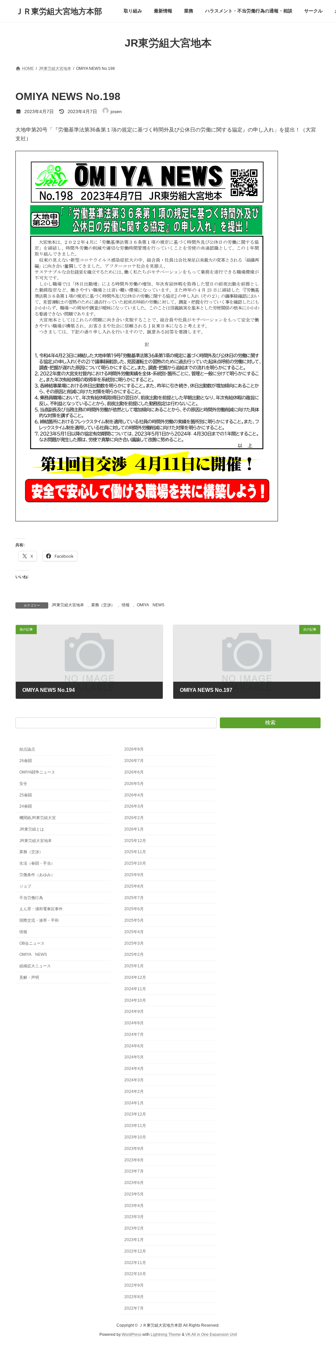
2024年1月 (134, 1103)
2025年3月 (134, 943)
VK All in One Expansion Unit (211, 1334)
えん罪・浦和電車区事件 (41, 909)
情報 (126, 605)
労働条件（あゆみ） (37, 875)
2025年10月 (135, 863)
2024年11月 (135, 989)
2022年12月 (135, 1251)
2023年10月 (135, 1137)
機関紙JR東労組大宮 (37, 817)
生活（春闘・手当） (37, 863)
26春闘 (25, 760)
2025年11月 (135, 852)
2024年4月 (134, 1068)
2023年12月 (135, 1114)
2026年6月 (134, 772)
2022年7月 (134, 1308)
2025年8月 (134, 886)
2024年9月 (134, 1011)
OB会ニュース (32, 943)
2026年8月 (134, 749)
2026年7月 (134, 760)
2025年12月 (135, 840)
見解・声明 (29, 977)
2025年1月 (134, 966)
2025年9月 (134, 875)
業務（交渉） (103, 605)
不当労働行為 (31, 897)
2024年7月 (134, 1034)
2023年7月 (134, 1171)
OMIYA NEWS (150, 605)
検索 (270, 722)
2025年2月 (134, 954)
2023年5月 (134, 1194)
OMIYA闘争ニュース (37, 772)
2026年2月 (134, 817)
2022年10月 (135, 1274)
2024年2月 (134, 1091)
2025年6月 (134, 909)
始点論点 (27, 749)
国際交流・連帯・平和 (39, 920)
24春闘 (25, 806)
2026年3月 (134, 806)
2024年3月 (134, 1080)
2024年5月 (134, 1057)
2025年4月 (134, 932)
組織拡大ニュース (35, 966)
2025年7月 (134, 897)
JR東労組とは (31, 829)
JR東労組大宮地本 (68, 605)
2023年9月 (134, 1148)
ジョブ (25, 886)
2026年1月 (134, 829)
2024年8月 (134, 1023)
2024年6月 (134, 1046)
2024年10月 (135, 1000)
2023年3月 (134, 1217)
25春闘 (25, 795)
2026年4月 (134, 795)
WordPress (131, 1334)
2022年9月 (134, 1285)
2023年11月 (135, 1125)
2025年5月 (134, 920)
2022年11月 (135, 1262)
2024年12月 (135, 977)
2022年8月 (134, 1297)
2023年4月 (134, 1205)
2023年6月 (134, 1182)
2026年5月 (134, 783)
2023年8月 (134, 1159)
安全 (23, 783)
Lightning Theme (166, 1334)
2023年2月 (134, 1228)
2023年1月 (134, 1239)
